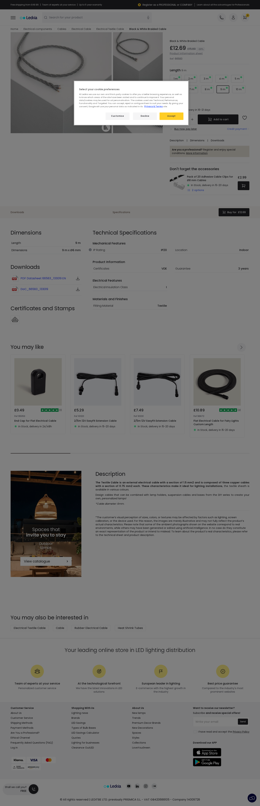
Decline (145, 116)
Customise (117, 116)
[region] (131, 103)
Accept (171, 116)
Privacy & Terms (153, 106)
